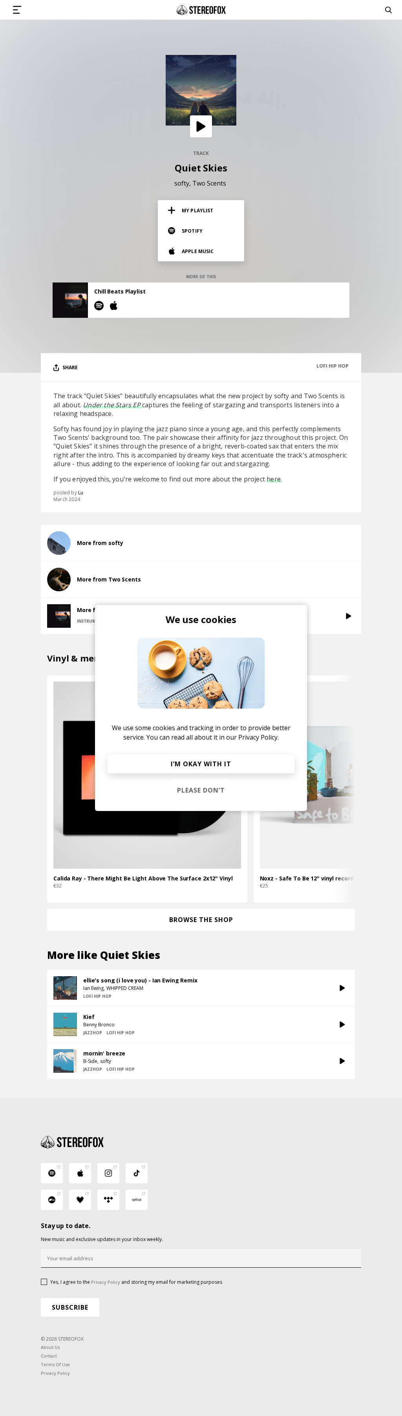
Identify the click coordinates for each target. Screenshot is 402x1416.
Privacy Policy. (258, 737)
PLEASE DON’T (201, 790)
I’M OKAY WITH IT (201, 764)
